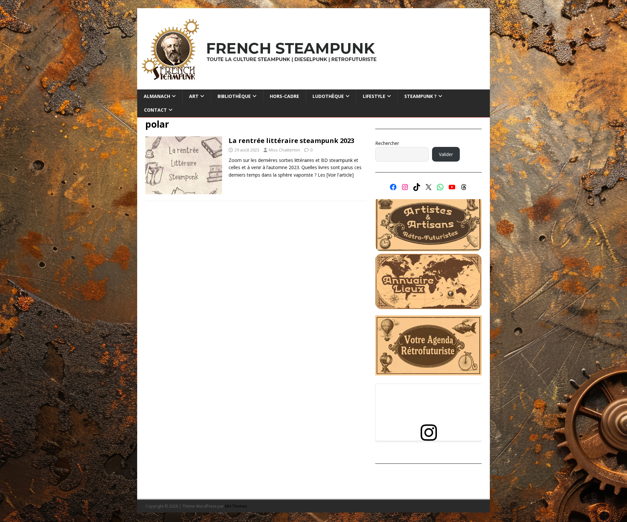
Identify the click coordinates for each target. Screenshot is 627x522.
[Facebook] (393, 187)
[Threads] (464, 187)
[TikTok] (417, 187)
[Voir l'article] (340, 175)
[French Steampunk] (313, 86)
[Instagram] (405, 187)
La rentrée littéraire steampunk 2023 (291, 140)
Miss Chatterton (284, 150)
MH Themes (236, 506)
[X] (428, 187)
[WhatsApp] (440, 187)
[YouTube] (452, 187)
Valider (446, 154)
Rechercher (387, 143)
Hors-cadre (284, 96)
